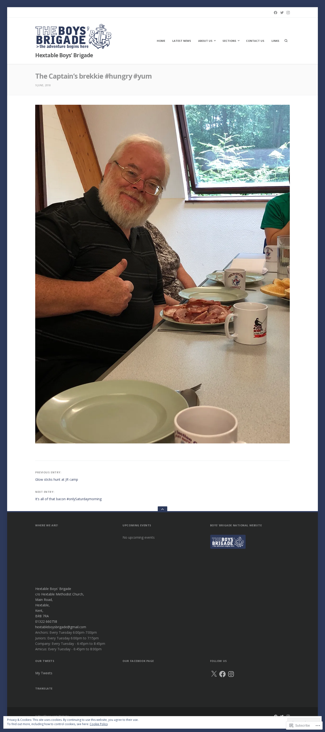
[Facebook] (275, 12)
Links (275, 41)
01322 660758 (46, 621)
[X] (214, 674)
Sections (229, 41)
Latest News (181, 41)
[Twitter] (282, 12)
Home (161, 41)
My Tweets (43, 673)
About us (205, 41)
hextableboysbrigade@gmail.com (60, 627)
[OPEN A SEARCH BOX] (286, 40)
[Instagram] (288, 12)
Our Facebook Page (138, 661)
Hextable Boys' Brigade (64, 55)
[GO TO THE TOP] (162, 509)
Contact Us (255, 41)
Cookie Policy (99, 724)
